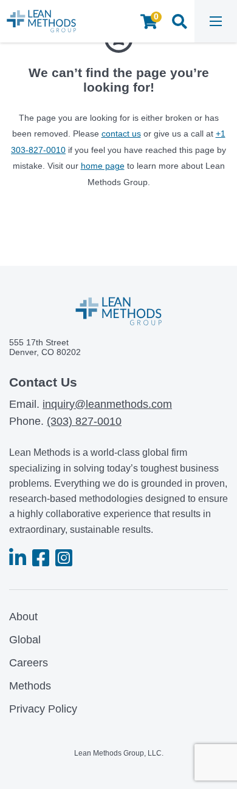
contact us (121, 133)
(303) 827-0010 (84, 421)
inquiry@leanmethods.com (107, 404)
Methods (30, 686)
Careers (28, 663)
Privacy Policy (43, 709)
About (23, 617)
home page (103, 166)
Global (25, 640)
